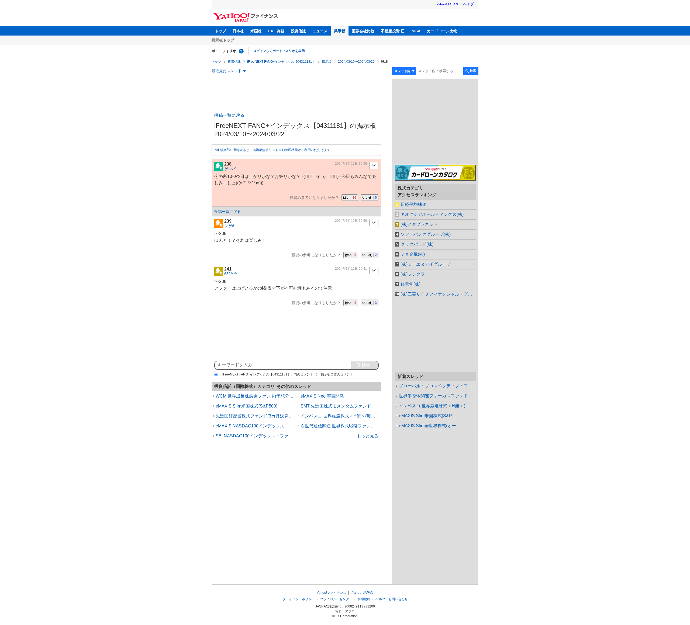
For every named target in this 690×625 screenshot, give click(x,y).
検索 (473, 71)
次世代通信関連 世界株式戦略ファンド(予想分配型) (341, 426)
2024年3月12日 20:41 (351, 269)
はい (349, 197)
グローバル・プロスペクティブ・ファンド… (437, 386)
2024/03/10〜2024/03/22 (356, 62)
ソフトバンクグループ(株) (426, 234)
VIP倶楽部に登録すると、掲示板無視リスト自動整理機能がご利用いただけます (272, 150)
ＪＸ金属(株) (413, 254)
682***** (230, 274)
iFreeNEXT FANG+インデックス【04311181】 (281, 62)
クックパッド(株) (417, 244)
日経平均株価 (413, 204)
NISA (416, 31)
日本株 (238, 31)
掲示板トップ (223, 40)
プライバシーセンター (336, 599)
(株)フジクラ (413, 274)
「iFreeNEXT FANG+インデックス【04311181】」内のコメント (266, 374)
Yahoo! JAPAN (362, 593)
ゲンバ (230, 169)
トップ (220, 31)
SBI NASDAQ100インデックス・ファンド (256, 436)
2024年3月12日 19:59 (351, 221)
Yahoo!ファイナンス (331, 593)
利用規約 (363, 599)
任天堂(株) (410, 284)
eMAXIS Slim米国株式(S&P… (427, 415)
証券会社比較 (363, 31)
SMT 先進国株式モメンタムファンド (336, 406)
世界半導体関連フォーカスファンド (433, 396)
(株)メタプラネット (419, 224)
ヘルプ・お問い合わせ (391, 599)
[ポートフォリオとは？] (241, 51)
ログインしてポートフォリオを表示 (279, 51)
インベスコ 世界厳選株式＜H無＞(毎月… (437, 405)
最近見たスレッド (227, 71)
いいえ (369, 197)
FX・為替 (276, 31)
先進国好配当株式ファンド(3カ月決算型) (255, 416)
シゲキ (230, 226)
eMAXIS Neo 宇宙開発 (322, 396)
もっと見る (367, 436)
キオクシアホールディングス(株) (432, 214)
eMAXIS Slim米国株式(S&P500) (246, 406)
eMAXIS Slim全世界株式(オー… (429, 425)
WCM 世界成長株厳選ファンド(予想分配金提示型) (256, 396)
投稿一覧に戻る (229, 115)
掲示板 (339, 31)
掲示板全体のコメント (337, 374)
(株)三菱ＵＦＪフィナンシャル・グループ (438, 294)
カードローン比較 (442, 31)
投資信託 (298, 31)
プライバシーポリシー (298, 599)
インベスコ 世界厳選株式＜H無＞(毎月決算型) (341, 416)
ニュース (319, 31)
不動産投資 (390, 31)
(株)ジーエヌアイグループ (426, 264)
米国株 (256, 31)
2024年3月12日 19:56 (351, 164)
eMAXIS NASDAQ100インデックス (250, 426)
